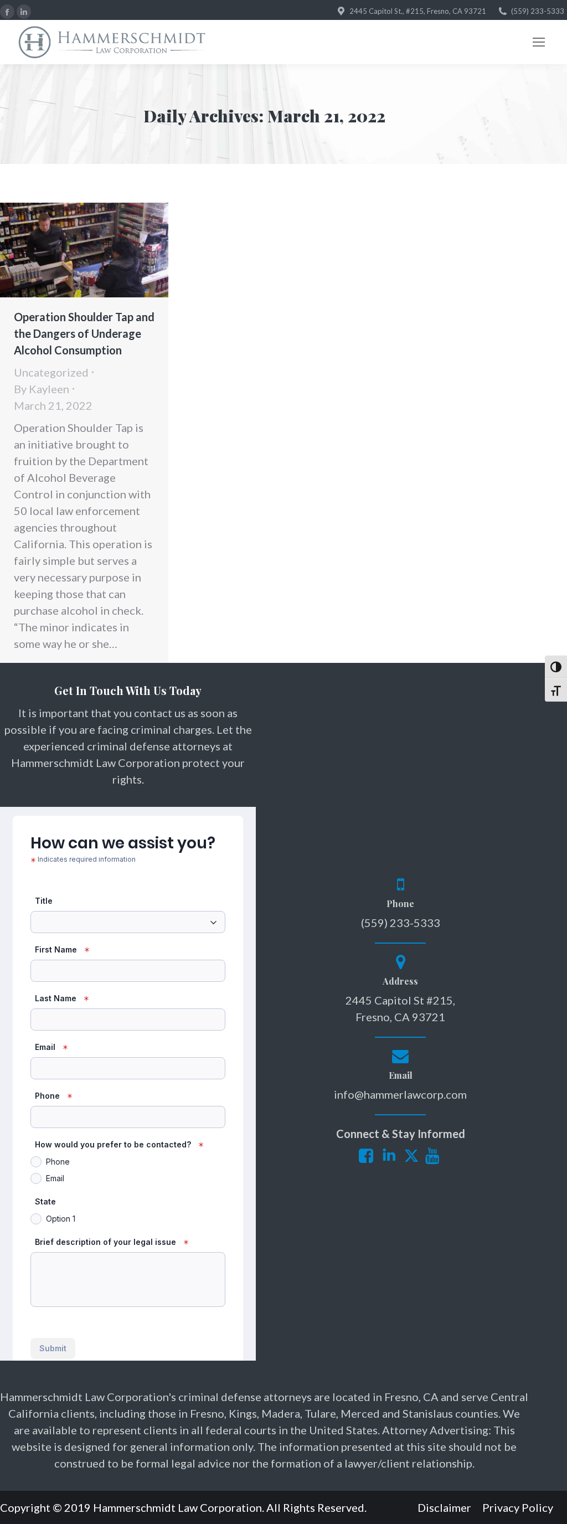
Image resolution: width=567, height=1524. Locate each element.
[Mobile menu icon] (538, 42)
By (41, 388)
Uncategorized (51, 372)
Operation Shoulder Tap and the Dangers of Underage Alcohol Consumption (84, 333)
